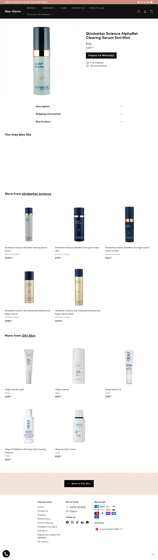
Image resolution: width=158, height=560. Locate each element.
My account (43, 541)
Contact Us (43, 511)
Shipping (42, 515)
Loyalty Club (96, 8)
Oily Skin (28, 336)
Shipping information (48, 113)
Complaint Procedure (47, 527)
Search (41, 507)
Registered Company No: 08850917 (49, 536)
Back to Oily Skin (80, 483)
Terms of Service (45, 523)
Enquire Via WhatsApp (101, 55)
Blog (64, 8)
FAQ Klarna (42, 531)
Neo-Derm (13, 11)
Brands (31, 8)
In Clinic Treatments (39, 15)
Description (43, 106)
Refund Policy (44, 519)
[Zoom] (41, 61)
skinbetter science (36, 194)
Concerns (48, 8)
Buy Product (43, 121)
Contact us (78, 8)
